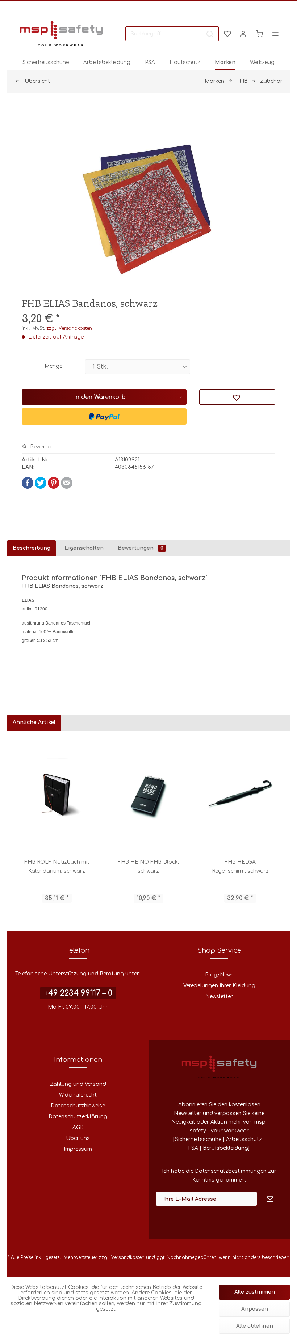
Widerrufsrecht (78, 1095)
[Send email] (66, 487)
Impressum (78, 1149)
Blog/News (219, 975)
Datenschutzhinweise (78, 1105)
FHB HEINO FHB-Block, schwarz (148, 866)
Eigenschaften (84, 548)
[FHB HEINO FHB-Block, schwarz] (148, 794)
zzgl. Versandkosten (69, 328)
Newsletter (219, 996)
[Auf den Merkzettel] (237, 397)
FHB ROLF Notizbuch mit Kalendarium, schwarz (56, 866)
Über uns (78, 1138)
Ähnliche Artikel (34, 722)
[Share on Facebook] (27, 487)
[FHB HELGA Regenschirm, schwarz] (240, 794)
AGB (78, 1127)
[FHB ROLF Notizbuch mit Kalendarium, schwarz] (57, 794)
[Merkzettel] (227, 33)
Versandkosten (128, 1257)
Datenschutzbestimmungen (231, 1171)
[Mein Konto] (243, 33)
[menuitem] (172, 33)
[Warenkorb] (259, 33)
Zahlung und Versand (78, 1084)
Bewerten (41, 447)
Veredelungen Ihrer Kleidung (219, 985)
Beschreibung (31, 548)
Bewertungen (140, 548)
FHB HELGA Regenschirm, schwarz (240, 866)
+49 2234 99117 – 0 (78, 993)
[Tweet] (40, 487)
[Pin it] (53, 487)
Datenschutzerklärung (78, 1116)
